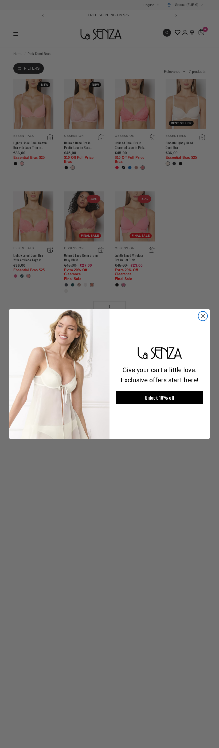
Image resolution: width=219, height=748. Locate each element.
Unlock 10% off (160, 397)
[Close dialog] (203, 316)
